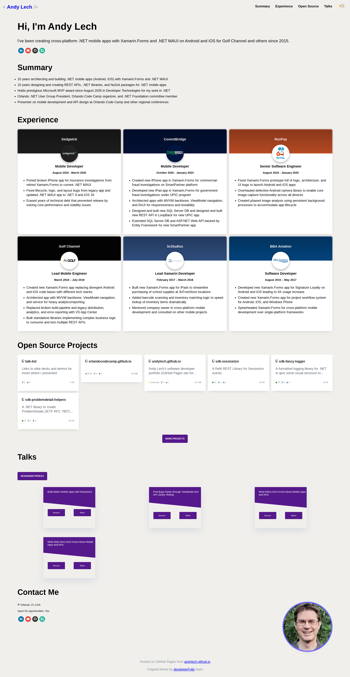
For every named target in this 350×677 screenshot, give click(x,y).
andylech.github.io (197, 661)
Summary (262, 6)
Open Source (308, 6)
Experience (284, 6)
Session (56, 513)
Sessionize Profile (32, 476)
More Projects (175, 439)
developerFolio (184, 669)
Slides (82, 513)
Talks (328, 6)
